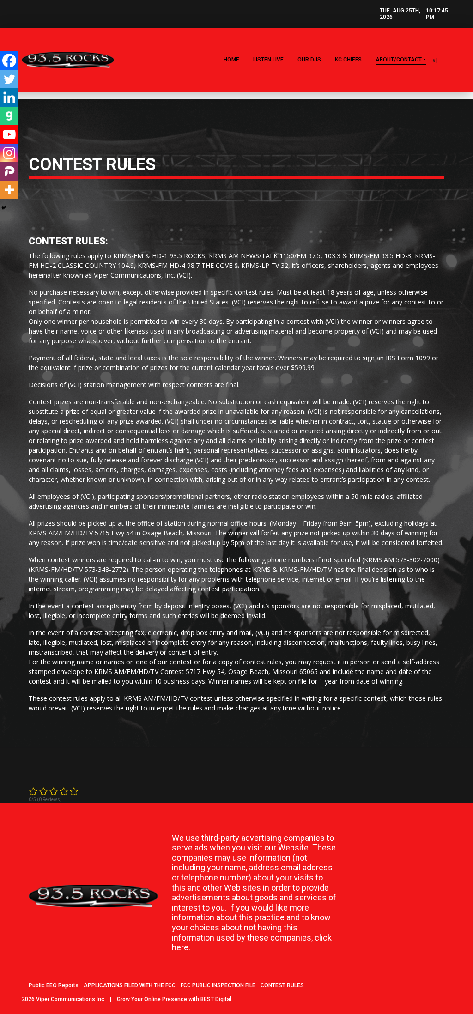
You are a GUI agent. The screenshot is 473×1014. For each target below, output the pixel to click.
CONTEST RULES (282, 985)
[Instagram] (9, 153)
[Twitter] (9, 79)
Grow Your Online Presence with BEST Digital (174, 999)
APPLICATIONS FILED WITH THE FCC (130, 985)
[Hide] (3, 208)
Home (231, 59)
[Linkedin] (9, 97)
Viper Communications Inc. (71, 999)
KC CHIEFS (348, 59)
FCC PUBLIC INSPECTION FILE (218, 985)
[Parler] (9, 171)
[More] (9, 190)
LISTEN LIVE (268, 59)
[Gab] (9, 116)
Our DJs (309, 59)
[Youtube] (9, 134)
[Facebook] (9, 60)
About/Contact (399, 59)
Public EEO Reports (54, 985)
